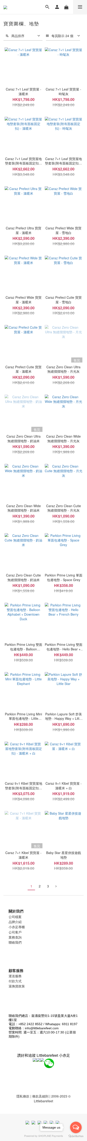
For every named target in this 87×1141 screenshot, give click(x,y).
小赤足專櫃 (17, 927)
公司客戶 (15, 932)
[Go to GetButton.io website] (75, 1136)
